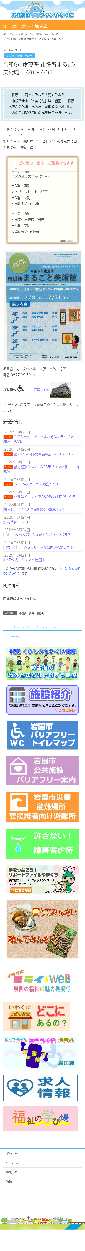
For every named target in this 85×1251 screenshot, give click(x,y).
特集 (9, 1181)
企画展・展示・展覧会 (19, 56)
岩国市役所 (42, 389)
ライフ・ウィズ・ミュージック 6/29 (34, 627)
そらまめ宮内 (18, 636)
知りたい (12, 1162)
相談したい (13, 1153)
